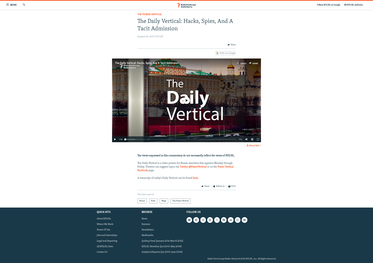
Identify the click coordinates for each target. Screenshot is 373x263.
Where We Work (105, 224)
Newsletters (148, 230)
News (144, 219)
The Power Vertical (149, 14)
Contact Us (102, 252)
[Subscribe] (244, 220)
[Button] (231, 45)
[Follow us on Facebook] (224, 220)
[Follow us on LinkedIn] (230, 220)
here (195, 178)
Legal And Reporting (107, 241)
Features (146, 224)
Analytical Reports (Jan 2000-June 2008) (162, 252)
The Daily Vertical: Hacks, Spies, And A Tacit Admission (146, 63)
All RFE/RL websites (353, 5)
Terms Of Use (103, 230)
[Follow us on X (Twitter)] (217, 220)
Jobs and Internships (107, 235)
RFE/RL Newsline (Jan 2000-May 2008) (162, 246)
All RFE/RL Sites (105, 246)
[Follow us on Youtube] (189, 220)
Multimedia (147, 235)
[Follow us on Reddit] (196, 220)
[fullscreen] (258, 139)
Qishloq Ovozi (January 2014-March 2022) (162, 241)
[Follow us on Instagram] (203, 220)
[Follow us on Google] (210, 220)
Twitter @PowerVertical (193, 167)
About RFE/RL (104, 219)
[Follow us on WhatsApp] (237, 220)
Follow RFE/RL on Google (328, 5)
